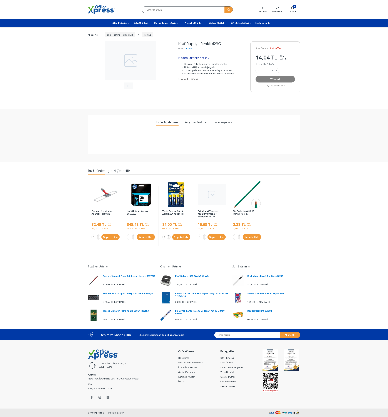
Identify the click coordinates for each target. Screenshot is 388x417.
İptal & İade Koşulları (188, 367)
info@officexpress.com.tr (100, 388)
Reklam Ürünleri (263, 23)
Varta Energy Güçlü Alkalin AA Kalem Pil (173, 212)
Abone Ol (289, 334)
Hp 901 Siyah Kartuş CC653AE (137, 212)
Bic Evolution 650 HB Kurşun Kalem (243, 212)
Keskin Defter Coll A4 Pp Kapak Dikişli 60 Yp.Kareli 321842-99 (201, 295)
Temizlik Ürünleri (193, 23)
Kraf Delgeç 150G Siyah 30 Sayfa (192, 276)
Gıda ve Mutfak (216, 23)
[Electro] (101, 9)
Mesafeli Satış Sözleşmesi (190, 362)
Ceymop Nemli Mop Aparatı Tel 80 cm (102, 212)
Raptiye (147, 34)
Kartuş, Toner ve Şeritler (166, 23)
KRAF (189, 48)
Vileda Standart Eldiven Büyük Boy (265, 293)
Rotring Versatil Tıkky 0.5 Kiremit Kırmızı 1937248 (129, 276)
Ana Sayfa (93, 34)
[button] (292, 9)
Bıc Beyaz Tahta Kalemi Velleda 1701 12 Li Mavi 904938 (200, 312)
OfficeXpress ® (96, 412)
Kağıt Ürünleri (140, 23)
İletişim (181, 381)
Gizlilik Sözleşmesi (186, 372)
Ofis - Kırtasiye (119, 23)
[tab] (167, 122)
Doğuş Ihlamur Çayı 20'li (259, 311)
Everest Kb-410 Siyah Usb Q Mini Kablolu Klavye (128, 293)
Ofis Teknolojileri (240, 23)
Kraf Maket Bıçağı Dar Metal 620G (265, 276)
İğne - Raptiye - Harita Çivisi (120, 34)
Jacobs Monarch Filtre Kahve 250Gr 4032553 (126, 311)
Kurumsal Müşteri (186, 376)
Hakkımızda (183, 357)
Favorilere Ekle (277, 85)
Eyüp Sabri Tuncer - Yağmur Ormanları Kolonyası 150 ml (208, 214)
